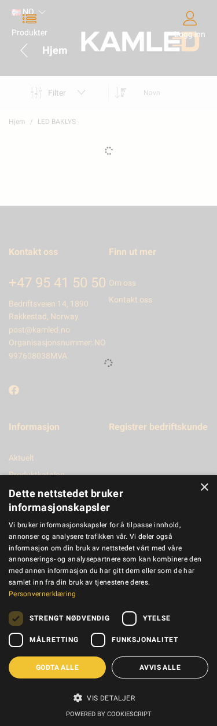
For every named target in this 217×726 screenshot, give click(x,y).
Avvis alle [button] (160, 667)
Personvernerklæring (42, 594)
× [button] (204, 487)
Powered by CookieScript (109, 714)
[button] (108, 698)
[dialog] (108, 600)
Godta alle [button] (57, 667)
